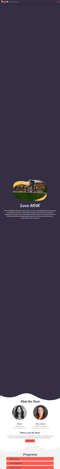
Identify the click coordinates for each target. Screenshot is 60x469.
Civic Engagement (16, 463)
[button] (58, 2)
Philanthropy (14, 459)
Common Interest (16, 468)
